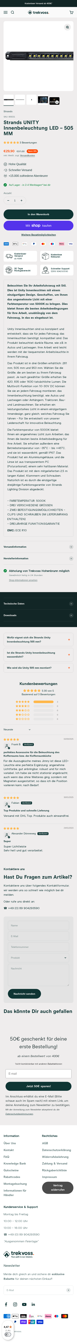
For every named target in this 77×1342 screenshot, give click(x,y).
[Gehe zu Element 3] (32, 100)
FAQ (6, 1157)
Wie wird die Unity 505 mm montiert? (29, 667)
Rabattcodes (12, 1177)
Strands (8, 111)
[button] (12, 142)
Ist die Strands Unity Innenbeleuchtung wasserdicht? (31, 654)
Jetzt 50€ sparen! (38, 1086)
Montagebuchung (15, 1184)
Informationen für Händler (15, 1193)
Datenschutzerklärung (56, 1150)
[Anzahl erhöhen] (21, 200)
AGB (45, 1143)
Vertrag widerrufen (58, 1188)
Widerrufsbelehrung (55, 1157)
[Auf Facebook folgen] (6, 1304)
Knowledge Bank (15, 1163)
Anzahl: (8, 193)
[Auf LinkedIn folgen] (33, 1304)
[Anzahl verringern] (8, 200)
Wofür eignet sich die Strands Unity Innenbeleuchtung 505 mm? (28, 639)
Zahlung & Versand (54, 1163)
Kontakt (9, 1150)
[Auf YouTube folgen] (24, 1304)
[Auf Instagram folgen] (15, 1304)
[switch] (8, 1334)
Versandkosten (27, 155)
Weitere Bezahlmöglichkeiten (38, 234)
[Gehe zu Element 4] (43, 100)
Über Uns (10, 1143)
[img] (11, 739)
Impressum (49, 1177)
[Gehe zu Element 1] (9, 100)
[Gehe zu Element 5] (54, 101)
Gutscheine (11, 1170)
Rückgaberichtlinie (54, 1170)
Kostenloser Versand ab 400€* (38, 3)
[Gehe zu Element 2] (20, 100)
